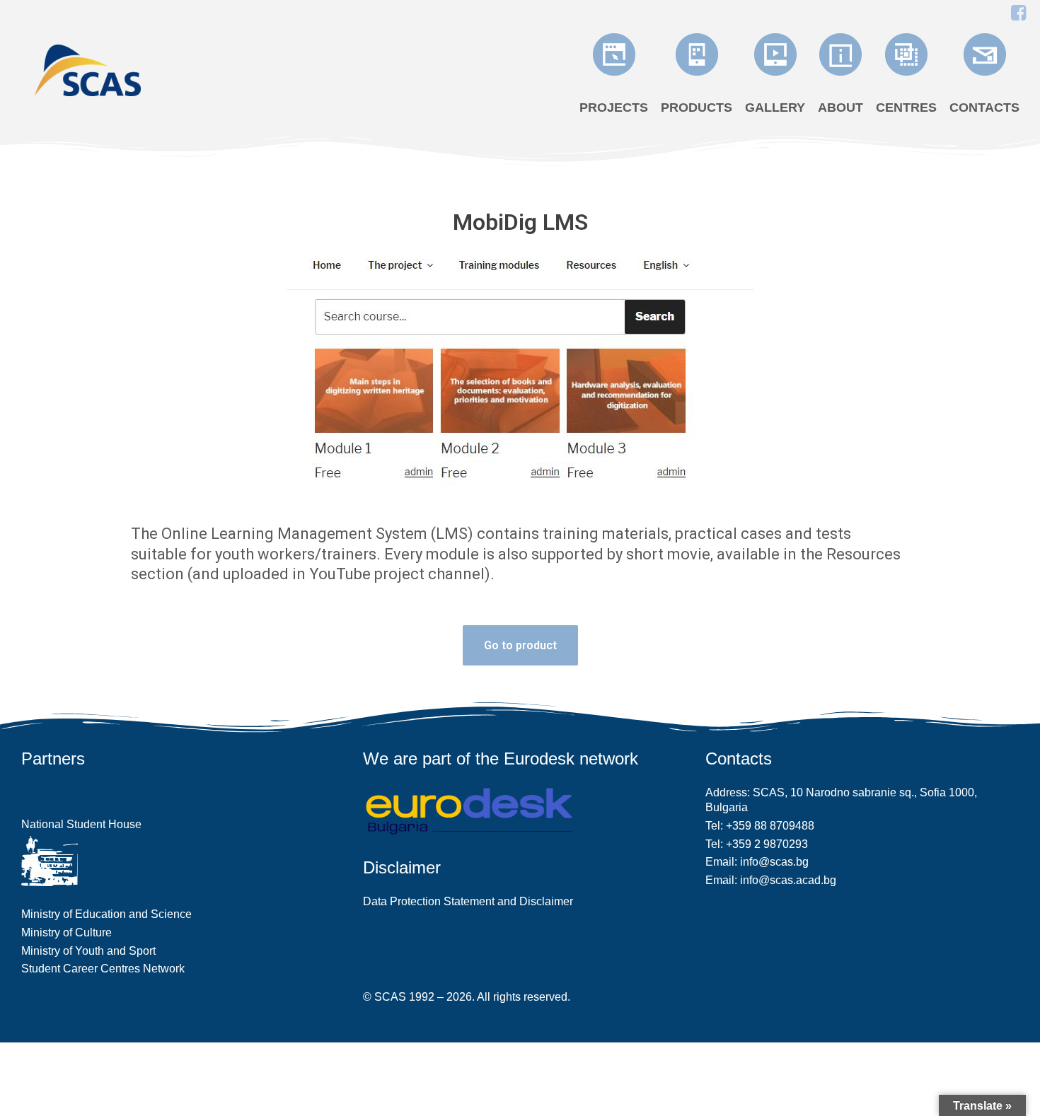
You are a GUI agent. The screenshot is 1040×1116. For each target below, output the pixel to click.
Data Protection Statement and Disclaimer (468, 901)
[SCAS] (88, 69)
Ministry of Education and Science (106, 914)
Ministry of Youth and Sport (88, 951)
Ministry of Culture (66, 932)
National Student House (81, 824)
